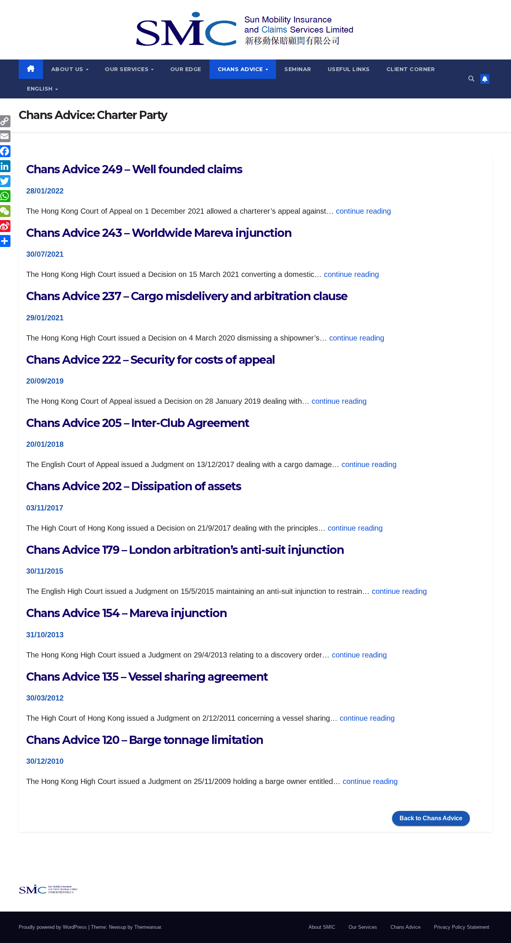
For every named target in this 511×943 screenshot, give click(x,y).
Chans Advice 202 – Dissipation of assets (133, 486)
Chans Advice (241, 69)
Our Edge (185, 69)
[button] (471, 79)
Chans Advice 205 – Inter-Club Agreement (137, 423)
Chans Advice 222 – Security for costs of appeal (150, 360)
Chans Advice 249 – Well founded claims (134, 169)
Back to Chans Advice (431, 818)
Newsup (117, 927)
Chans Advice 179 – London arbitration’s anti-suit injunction (185, 550)
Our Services (127, 69)
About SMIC (322, 927)
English (40, 88)
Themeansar (147, 927)
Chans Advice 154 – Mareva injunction (126, 613)
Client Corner (410, 69)
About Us (68, 69)
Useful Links (349, 69)
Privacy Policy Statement (461, 927)
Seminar (297, 69)
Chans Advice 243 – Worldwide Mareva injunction (158, 233)
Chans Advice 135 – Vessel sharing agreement (147, 677)
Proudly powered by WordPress (53, 927)
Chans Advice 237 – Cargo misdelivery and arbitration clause (187, 296)
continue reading (363, 211)
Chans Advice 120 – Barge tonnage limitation (144, 740)
